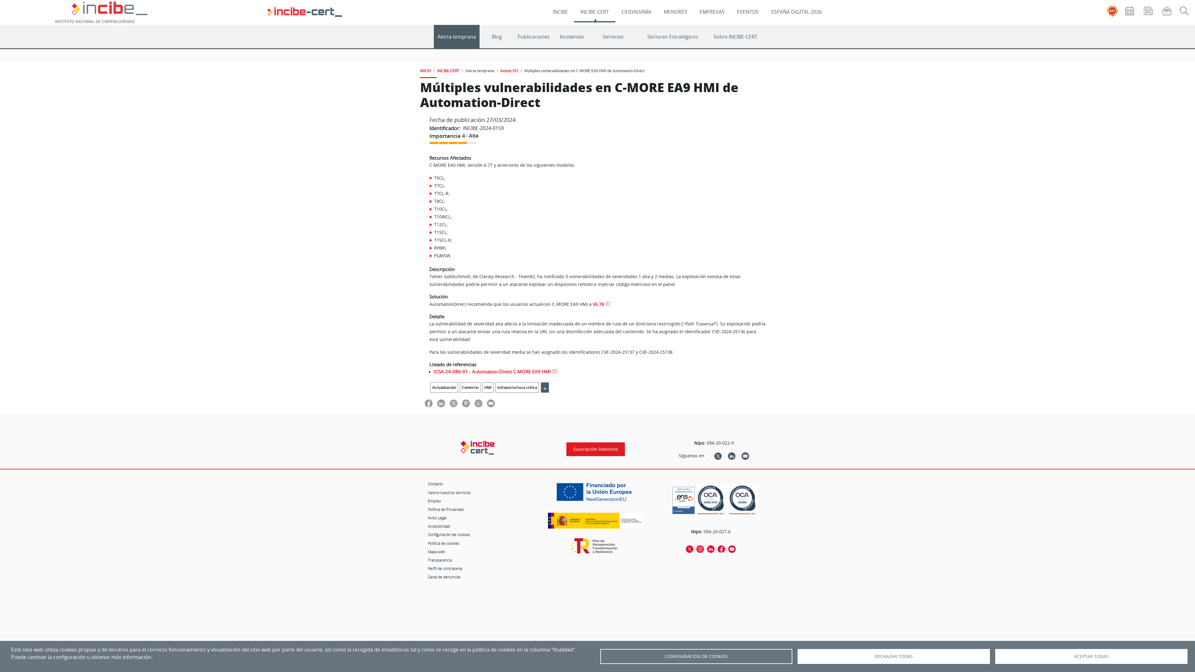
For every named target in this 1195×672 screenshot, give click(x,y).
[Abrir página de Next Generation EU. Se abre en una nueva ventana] (596, 494)
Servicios (613, 36)
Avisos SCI (509, 70)
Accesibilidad (439, 526)
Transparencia (440, 560)
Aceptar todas (1091, 656)
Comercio (470, 387)
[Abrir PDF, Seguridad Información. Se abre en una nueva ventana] (711, 500)
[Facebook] (721, 549)
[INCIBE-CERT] (477, 448)
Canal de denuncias (444, 576)
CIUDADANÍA (636, 11)
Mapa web (436, 551)
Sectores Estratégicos (672, 36)
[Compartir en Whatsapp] (478, 403)
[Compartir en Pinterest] (466, 403)
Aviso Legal (437, 517)
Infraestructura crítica (517, 387)
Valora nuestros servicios (449, 492)
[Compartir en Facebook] (429, 403)
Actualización (444, 387)
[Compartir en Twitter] (453, 403)
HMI (488, 387)
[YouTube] (745, 456)
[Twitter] (718, 456)
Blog (497, 36)
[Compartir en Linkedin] (441, 403)
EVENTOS (748, 11)
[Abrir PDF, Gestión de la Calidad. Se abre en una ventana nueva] (742, 500)
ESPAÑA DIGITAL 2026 (796, 11)
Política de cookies (443, 543)
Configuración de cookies (449, 534)
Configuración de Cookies (696, 656)
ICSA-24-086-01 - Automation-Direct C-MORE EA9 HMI (492, 371)
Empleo (434, 500)
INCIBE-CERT (594, 11)
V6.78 (598, 304)
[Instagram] (700, 549)
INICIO (425, 70)
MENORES (675, 11)
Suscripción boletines (595, 449)
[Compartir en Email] (491, 403)
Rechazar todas (894, 656)
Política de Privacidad (446, 509)
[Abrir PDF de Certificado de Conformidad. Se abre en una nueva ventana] (683, 499)
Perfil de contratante (445, 568)
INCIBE (560, 11)
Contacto (435, 483)
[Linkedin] (731, 456)
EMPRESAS (712, 11)
